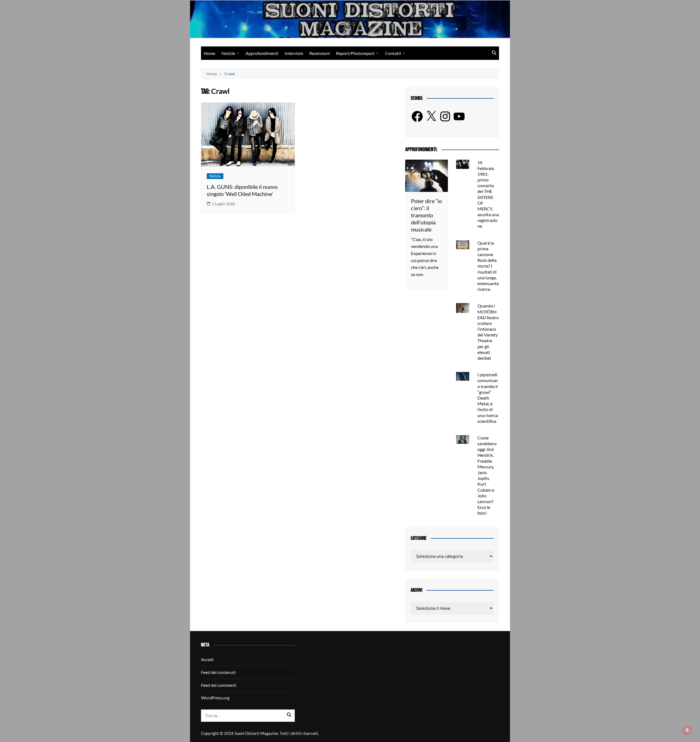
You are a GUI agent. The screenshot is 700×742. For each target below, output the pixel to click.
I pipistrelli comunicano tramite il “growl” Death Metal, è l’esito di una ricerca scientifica (487, 398)
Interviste (294, 53)
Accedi (207, 659)
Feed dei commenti (218, 685)
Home (209, 53)
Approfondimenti (262, 53)
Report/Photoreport (355, 53)
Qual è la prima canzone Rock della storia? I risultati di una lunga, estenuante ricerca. (488, 266)
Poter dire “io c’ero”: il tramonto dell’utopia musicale (426, 215)
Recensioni (319, 53)
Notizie (228, 53)
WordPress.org (215, 697)
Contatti (393, 53)
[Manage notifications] (687, 730)
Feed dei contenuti (218, 672)
